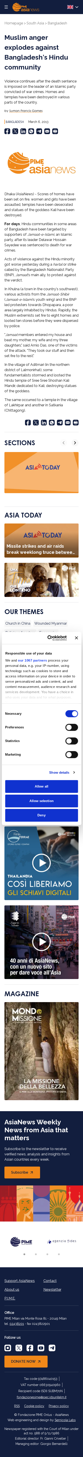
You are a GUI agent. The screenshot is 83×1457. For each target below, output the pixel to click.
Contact (50, 1281)
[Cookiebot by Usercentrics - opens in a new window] (49, 638)
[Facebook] (7, 131)
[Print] (55, 131)
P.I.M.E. (9, 1298)
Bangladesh (57, 23)
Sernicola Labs (65, 1420)
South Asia (35, 23)
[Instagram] (7, 1348)
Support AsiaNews (19, 1281)
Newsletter (52, 1289)
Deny (41, 815)
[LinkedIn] (23, 131)
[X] (18, 1348)
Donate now (23, 1361)
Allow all (41, 786)
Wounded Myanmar (50, 623)
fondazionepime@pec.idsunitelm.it (41, 1397)
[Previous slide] (63, 442)
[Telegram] (39, 131)
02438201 (17, 1324)
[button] (24, 1254)
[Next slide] (75, 442)
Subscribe (25, 1173)
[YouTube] (41, 1348)
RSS (17, 1406)
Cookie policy (34, 1406)
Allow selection (41, 801)
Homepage (13, 23)
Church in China (17, 623)
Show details (59, 772)
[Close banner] (76, 638)
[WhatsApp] (31, 131)
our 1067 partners (32, 660)
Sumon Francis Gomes (25, 111)
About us (11, 1289)
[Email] (47, 131)
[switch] (71, 727)
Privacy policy (59, 1406)
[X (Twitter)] (15, 131)
